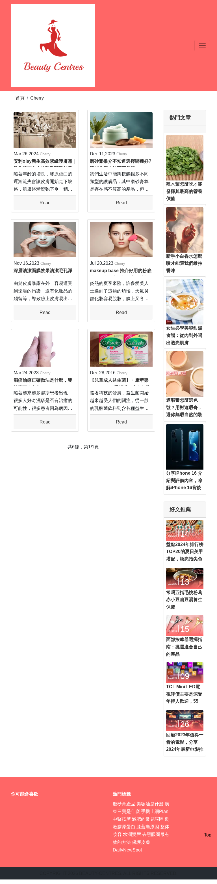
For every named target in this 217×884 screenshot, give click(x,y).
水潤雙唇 (132, 834)
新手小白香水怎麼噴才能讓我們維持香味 (184, 263)
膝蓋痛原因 (147, 826)
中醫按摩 (122, 819)
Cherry (37, 98)
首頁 (20, 98)
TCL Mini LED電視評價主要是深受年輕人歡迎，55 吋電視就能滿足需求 (184, 701)
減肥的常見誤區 (148, 819)
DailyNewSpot (127, 850)
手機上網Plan (154, 811)
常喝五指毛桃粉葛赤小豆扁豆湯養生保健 (184, 599)
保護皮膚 (141, 842)
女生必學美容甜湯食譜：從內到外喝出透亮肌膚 (184, 335)
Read (45, 202)
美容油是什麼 (150, 803)
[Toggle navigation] (202, 45)
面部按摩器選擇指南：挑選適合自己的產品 (184, 646)
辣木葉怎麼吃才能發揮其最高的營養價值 (184, 191)
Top (207, 835)
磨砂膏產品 (124, 803)
